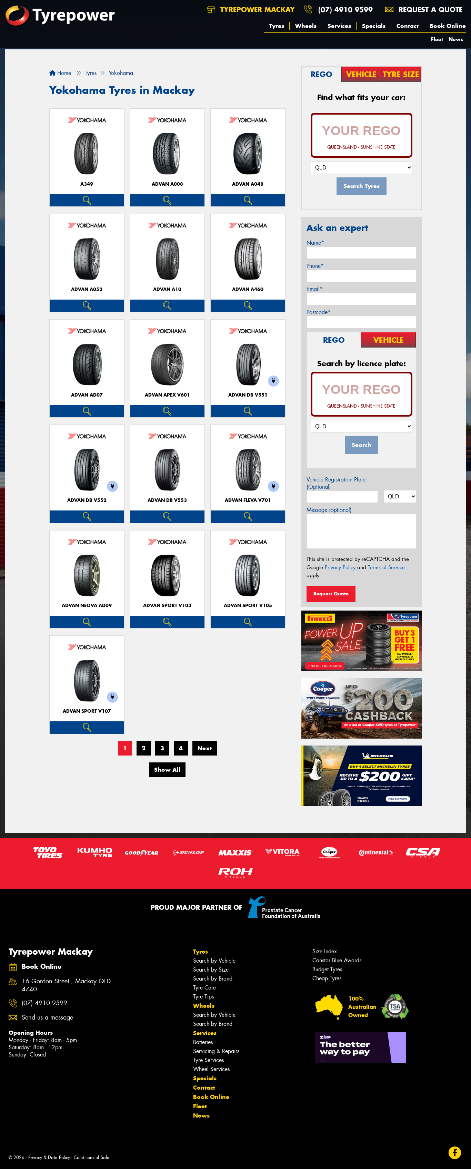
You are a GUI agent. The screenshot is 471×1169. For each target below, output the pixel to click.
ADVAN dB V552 (87, 500)
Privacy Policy (340, 567)
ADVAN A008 (167, 184)
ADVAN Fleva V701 (248, 500)
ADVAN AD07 (87, 395)
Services (339, 26)
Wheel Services (211, 1069)
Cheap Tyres (326, 978)
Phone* (315, 266)
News (456, 39)
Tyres (276, 26)
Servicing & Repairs (216, 1051)
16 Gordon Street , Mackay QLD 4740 (66, 985)
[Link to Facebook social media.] (455, 1152)
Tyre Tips (203, 996)
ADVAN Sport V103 (167, 605)
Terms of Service (386, 567)
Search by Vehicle (214, 960)
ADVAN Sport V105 (248, 605)
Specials (373, 26)
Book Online (448, 26)
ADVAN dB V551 (248, 395)
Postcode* (319, 312)
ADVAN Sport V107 (87, 711)
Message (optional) (329, 510)
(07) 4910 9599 (345, 9)
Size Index (324, 951)
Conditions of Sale (91, 1157)
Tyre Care (204, 987)
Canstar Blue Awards (336, 960)
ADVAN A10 (167, 289)
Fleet (437, 39)
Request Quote (331, 594)
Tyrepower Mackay (256, 9)
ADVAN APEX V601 (167, 395)
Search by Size (211, 969)
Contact (408, 26)
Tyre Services (208, 1060)
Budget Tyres (327, 969)
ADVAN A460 (247, 289)
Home (63, 73)
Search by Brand (212, 978)
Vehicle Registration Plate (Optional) (336, 483)
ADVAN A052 (86, 289)
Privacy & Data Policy (49, 1157)
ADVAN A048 (247, 184)
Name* (315, 242)
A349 (86, 184)
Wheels (306, 26)
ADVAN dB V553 (167, 500)
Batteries (203, 1042)
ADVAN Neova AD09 (87, 605)
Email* (315, 289)
